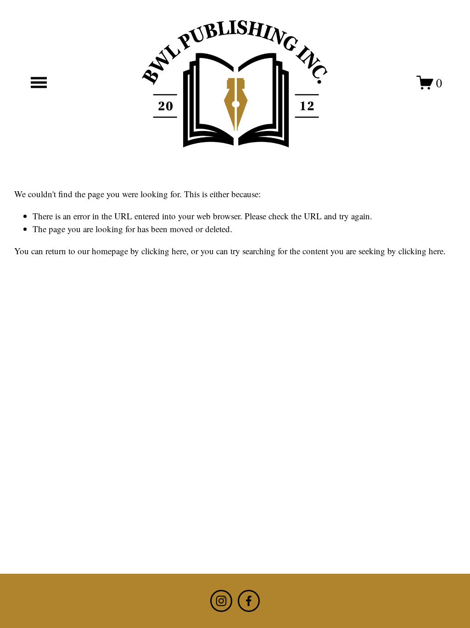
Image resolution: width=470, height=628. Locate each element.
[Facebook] (249, 601)
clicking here (163, 251)
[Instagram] (221, 601)
